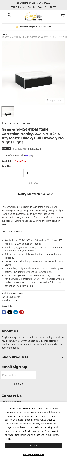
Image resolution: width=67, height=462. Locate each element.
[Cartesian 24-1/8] (8, 112)
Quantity (6, 166)
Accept (33, 445)
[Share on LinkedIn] (15, 312)
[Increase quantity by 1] (27, 173)
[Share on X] (9, 312)
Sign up (18, 383)
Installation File (9, 300)
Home (5, 34)
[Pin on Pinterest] (21, 312)
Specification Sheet (11, 296)
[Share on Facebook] (4, 312)
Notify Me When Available (35, 194)
